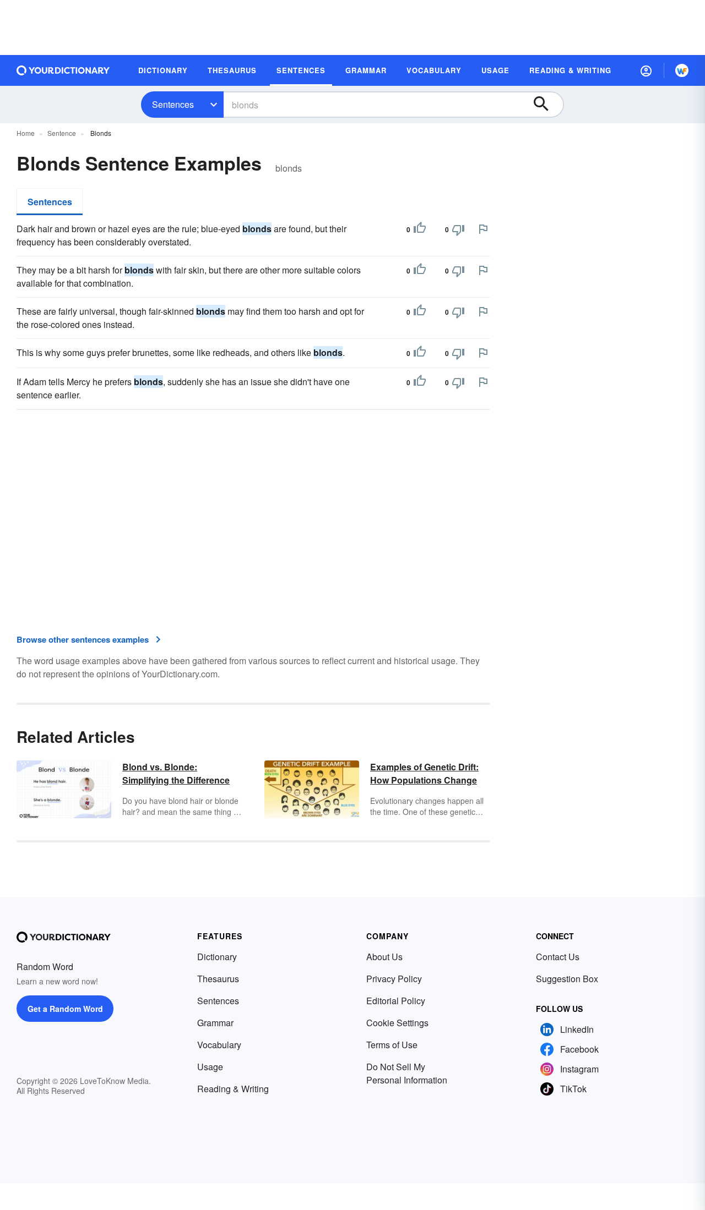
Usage (210, 1066)
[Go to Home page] (63, 70)
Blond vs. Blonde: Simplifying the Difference (176, 773)
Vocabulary (219, 1044)
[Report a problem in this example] (483, 229)
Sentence (61, 133)
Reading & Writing (233, 1088)
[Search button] (546, 104)
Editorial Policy (395, 1000)
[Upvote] (419, 229)
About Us (384, 956)
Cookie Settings (397, 1022)
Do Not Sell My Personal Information (406, 1073)
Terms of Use (391, 1044)
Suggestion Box (567, 978)
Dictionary (217, 956)
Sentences (173, 104)
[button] (646, 70)
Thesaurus (218, 978)
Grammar (215, 1022)
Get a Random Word (65, 1008)
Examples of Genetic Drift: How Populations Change (424, 773)
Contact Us (557, 956)
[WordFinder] (681, 70)
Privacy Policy (394, 978)
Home (26, 133)
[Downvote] (458, 229)
